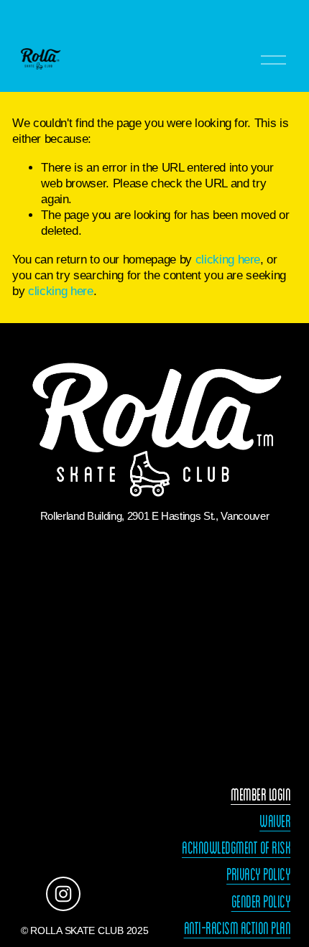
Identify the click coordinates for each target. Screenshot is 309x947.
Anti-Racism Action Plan (237, 928)
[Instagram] (63, 894)
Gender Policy (261, 901)
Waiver (274, 821)
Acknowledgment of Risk (236, 848)
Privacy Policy (258, 874)
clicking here (228, 259)
